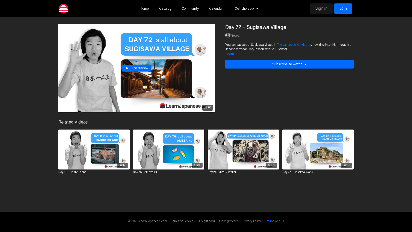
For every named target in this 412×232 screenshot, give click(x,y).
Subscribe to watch (287, 64)
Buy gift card (206, 221)
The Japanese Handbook (294, 44)
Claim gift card (228, 221)
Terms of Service (182, 221)
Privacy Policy (251, 221)
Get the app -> (274, 221)
